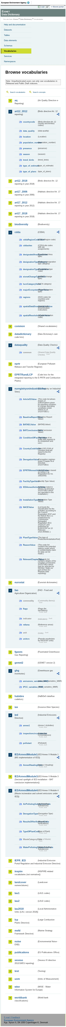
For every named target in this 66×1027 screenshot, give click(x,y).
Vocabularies (10, 51)
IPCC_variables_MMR (30, 687)
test (17, 971)
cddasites (27, 245)
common (20, 326)
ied (16, 715)
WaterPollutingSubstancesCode (30, 847)
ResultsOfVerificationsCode (30, 822)
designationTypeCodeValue (30, 269)
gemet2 (19, 662)
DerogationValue (30, 459)
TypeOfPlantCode (30, 831)
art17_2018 (21, 213)
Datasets (8, 30)
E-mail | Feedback (12, 1017)
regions (26, 297)
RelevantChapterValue (30, 559)
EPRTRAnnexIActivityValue (30, 470)
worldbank (21, 997)
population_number (30, 142)
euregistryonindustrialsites (26, 388)
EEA (16, 2)
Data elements (10, 40)
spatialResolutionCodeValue (30, 315)
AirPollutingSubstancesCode (30, 804)
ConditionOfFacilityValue (30, 438)
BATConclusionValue (30, 430)
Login (43, 7)
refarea (26, 625)
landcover (20, 882)
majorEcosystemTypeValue (30, 290)
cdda (17, 232)
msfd (17, 930)
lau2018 (19, 909)
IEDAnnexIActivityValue (30, 487)
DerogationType (30, 814)
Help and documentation (14, 24)
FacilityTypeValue (30, 481)
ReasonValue (29, 545)
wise (17, 986)
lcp (16, 919)
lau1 (17, 893)
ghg (17, 670)
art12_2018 (21, 180)
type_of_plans (29, 171)
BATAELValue (29, 424)
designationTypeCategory (30, 262)
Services (8, 56)
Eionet (15, 19)
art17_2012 (21, 202)
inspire (19, 871)
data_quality (29, 131)
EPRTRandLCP (24, 374)
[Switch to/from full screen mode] (48, 6)
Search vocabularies (17, 92)
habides (19, 696)
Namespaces (10, 61)
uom (17, 979)
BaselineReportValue (30, 417)
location (27, 137)
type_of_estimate (30, 166)
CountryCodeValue (30, 448)
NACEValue (28, 507)
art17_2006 (21, 191)
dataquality (21, 345)
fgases (18, 652)
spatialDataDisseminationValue (30, 306)
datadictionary (23, 334)
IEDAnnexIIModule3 (26, 776)
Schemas (8, 45)
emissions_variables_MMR (30, 681)
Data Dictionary (26, 19)
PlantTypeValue (30, 537)
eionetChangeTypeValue (30, 277)
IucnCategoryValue (30, 284)
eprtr (17, 363)
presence (27, 148)
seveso (19, 960)
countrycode (29, 122)
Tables (7, 35)
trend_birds (28, 160)
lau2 (17, 901)
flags (25, 609)
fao (16, 590)
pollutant (27, 743)
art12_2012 (21, 111)
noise (18, 941)
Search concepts (39, 92)
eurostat (19, 582)
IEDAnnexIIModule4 (26, 790)
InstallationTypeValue (30, 500)
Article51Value (30, 399)
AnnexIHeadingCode (30, 765)
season (26, 154)
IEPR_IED (20, 860)
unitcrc (26, 639)
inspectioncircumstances (30, 733)
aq (16, 100)
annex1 (26, 725)
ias (16, 707)
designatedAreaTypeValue (30, 254)
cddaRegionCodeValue (30, 240)
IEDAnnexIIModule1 (26, 754)
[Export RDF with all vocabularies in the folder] (58, 114)
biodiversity (21, 224)
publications (22, 952)
